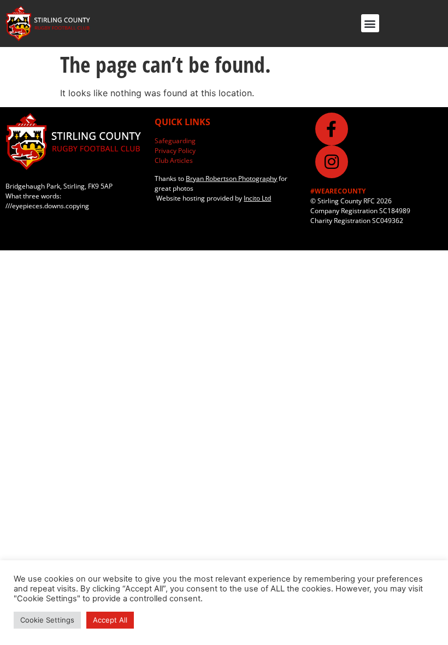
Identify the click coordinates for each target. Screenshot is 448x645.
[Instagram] (331, 161)
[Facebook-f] (331, 129)
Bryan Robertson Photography (231, 178)
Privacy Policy (175, 150)
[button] (370, 23)
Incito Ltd (257, 198)
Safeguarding (175, 140)
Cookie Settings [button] (47, 619)
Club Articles (174, 160)
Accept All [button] (110, 619)
